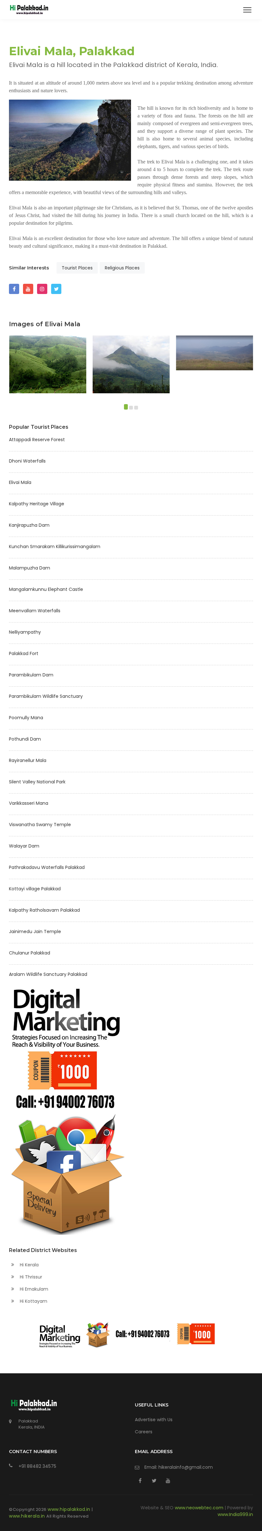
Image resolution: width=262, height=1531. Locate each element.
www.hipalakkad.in (70, 1509)
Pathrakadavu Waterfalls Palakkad (47, 867)
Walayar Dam (24, 846)
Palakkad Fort (23, 653)
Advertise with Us (154, 1419)
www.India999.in (235, 1514)
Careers (143, 1432)
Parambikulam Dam (31, 675)
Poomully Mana (26, 717)
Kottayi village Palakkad (35, 889)
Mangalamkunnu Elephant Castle (46, 589)
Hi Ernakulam (33, 1289)
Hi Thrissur (30, 1277)
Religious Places (122, 268)
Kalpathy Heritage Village (36, 504)
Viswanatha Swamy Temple (40, 824)
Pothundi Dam (25, 739)
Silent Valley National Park (37, 782)
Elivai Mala (20, 482)
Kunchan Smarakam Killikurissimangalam (54, 546)
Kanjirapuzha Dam (29, 525)
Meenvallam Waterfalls (34, 610)
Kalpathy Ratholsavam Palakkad (44, 910)
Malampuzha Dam (29, 568)
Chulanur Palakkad (29, 953)
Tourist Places (77, 268)
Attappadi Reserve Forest (37, 439)
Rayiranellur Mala (27, 760)
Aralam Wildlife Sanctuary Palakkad (48, 974)
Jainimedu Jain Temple (35, 931)
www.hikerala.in (27, 1516)
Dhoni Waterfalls (27, 461)
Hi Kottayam (33, 1301)
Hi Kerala (29, 1265)
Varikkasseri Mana (28, 803)
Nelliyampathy (25, 632)
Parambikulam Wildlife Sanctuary (46, 696)
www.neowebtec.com (200, 1508)
